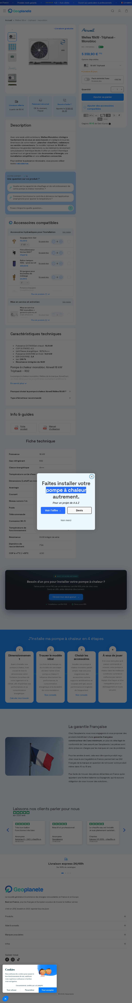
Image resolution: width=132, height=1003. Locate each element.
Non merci (66, 520)
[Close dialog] (91, 476)
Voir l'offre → (53, 510)
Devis (79, 510)
